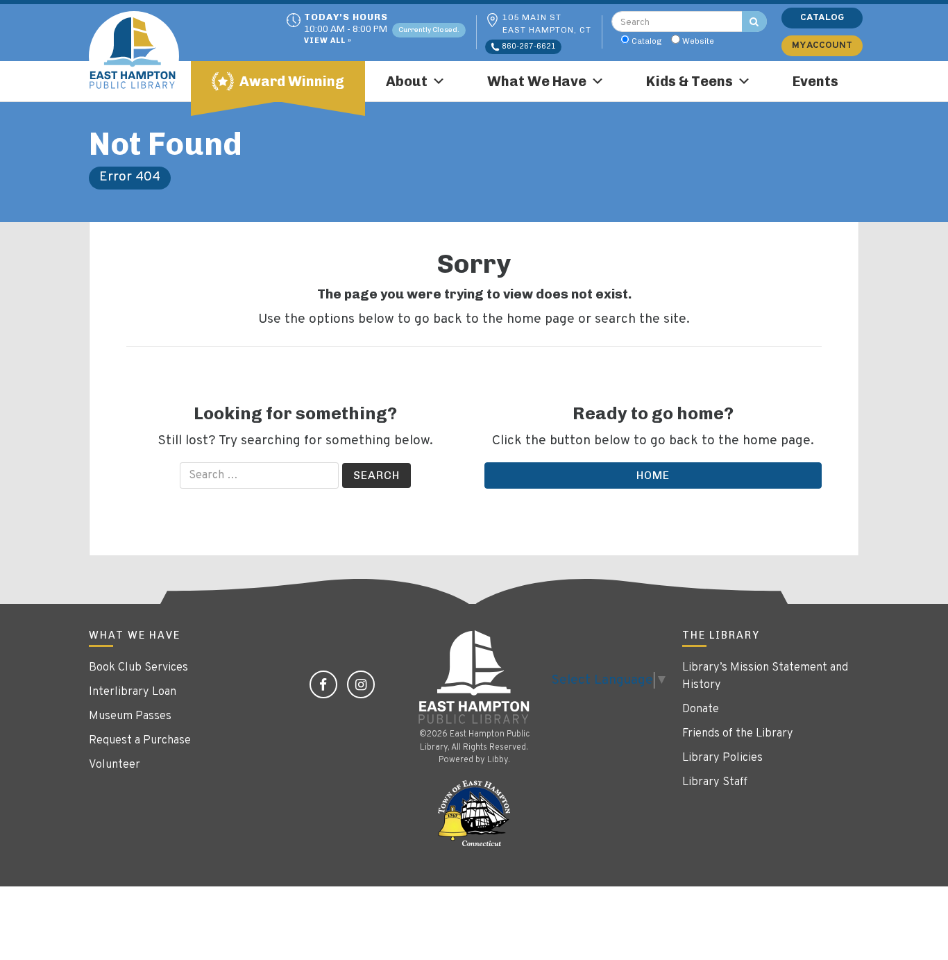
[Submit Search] (754, 21)
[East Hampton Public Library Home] (144, 56)
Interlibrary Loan (132, 692)
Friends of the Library (737, 734)
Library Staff (714, 782)
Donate (700, 709)
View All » (328, 41)
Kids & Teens (689, 81)
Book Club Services (138, 668)
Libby (497, 760)
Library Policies (722, 758)
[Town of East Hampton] (474, 813)
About (407, 81)
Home (653, 475)
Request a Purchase (140, 741)
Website (698, 41)
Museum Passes (130, 716)
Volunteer (114, 765)
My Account (822, 45)
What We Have (536, 81)
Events (815, 81)
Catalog (647, 41)
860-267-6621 (528, 46)
